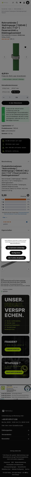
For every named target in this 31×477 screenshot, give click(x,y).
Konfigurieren (16, 253)
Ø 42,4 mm (6, 92)
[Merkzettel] (20, 2)
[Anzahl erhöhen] (27, 97)
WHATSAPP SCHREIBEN (14, 372)
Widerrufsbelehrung (20, 462)
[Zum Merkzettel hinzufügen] (25, 47)
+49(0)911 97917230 (12, 349)
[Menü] (13, 2)
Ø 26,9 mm (6, 88)
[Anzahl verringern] (4, 97)
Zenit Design (15, 474)
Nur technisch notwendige (16, 248)
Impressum (7, 462)
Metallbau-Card (6, 469)
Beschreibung (7, 161)
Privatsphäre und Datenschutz (15, 464)
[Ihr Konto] (24, 2)
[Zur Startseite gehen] (5, 2)
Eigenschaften (7, 230)
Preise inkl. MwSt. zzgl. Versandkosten (14, 76)
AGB (12, 462)
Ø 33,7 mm (15, 88)
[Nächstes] (26, 57)
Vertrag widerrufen (15, 450)
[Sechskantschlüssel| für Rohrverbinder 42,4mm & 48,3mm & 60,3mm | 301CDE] (15, 263)
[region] (15, 57)
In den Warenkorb (15, 103)
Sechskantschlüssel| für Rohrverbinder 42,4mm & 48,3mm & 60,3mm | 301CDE (13, 281)
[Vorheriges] (4, 57)
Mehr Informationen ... (15, 243)
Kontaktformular (18, 425)
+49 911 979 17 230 (9, 419)
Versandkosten (7, 457)
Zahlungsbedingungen (10, 467)
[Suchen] (16, 2)
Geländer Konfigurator (18, 469)
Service (27, 469)
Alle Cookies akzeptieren (16, 258)
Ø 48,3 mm (15, 92)
